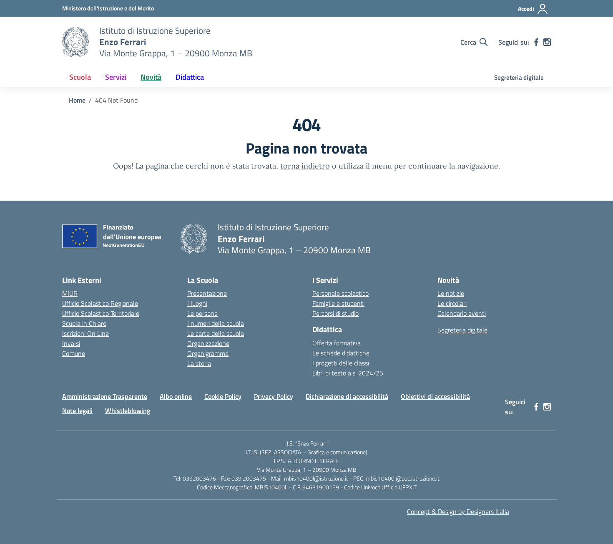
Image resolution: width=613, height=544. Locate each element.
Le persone (202, 313)
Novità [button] (151, 77)
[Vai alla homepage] (75, 42)
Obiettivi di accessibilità (435, 396)
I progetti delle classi (340, 363)
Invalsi (71, 343)
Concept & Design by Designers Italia (458, 511)
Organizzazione (208, 343)
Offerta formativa (336, 343)
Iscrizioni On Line (85, 333)
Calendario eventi (461, 313)
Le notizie (450, 293)
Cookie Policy (222, 396)
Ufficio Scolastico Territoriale (100, 313)
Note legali (77, 410)
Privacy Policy (273, 396)
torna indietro (305, 166)
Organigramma (208, 353)
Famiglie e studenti (338, 303)
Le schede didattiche (340, 353)
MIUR (70, 293)
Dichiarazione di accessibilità (347, 396)
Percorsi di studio (335, 313)
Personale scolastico (340, 293)
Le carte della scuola (215, 333)
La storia (199, 363)
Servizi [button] (115, 77)
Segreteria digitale (519, 77)
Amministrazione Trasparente (104, 396)
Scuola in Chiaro (84, 323)
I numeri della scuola (215, 323)
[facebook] (536, 42)
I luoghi (197, 303)
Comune (73, 353)
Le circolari (452, 303)
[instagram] (547, 42)
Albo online (176, 396)
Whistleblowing (127, 410)
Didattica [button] (190, 77)
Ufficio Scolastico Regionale (100, 303)
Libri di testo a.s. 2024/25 (347, 373)
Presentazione (207, 293)
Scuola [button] (80, 77)
